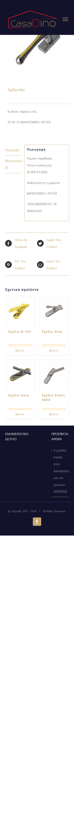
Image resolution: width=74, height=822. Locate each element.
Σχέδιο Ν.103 (19, 332)
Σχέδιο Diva (52, 332)
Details (21, 350)
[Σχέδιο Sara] (20, 374)
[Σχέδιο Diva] (54, 311)
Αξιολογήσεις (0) (13, 164)
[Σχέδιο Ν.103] (20, 311)
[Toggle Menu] (65, 19)
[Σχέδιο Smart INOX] (54, 374)
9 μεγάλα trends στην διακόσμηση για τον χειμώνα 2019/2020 (60, 470)
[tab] (13, 150)
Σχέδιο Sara (18, 395)
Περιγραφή (12, 150)
